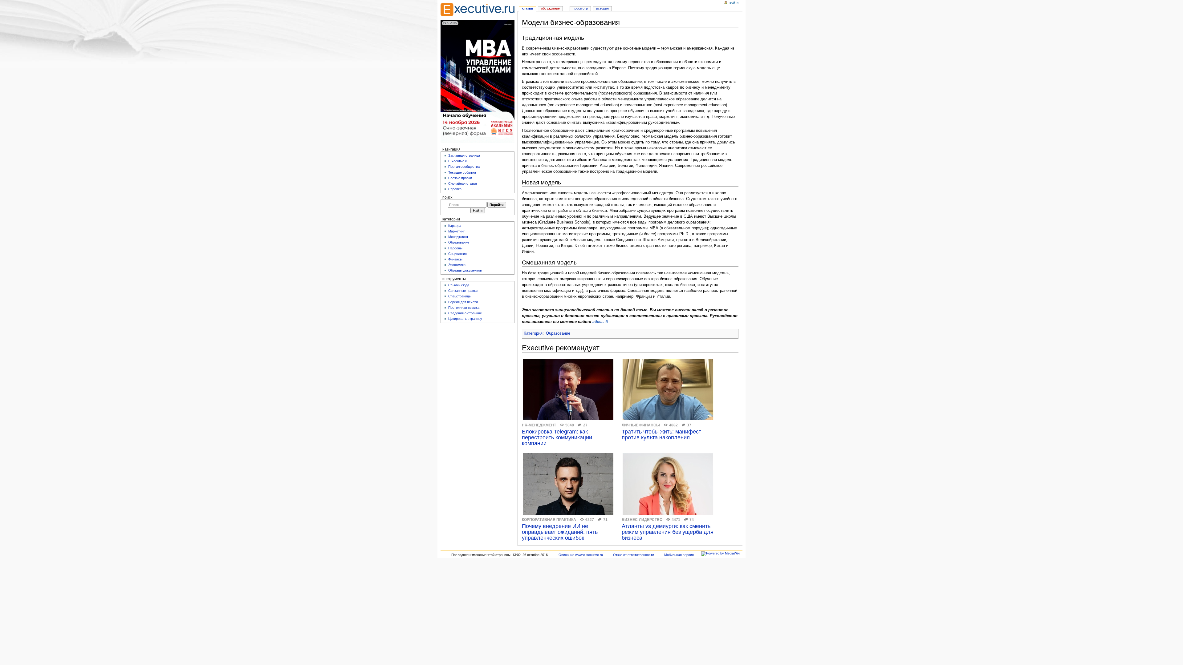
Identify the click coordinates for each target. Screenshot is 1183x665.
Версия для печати (463, 302)
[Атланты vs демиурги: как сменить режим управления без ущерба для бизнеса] (668, 484)
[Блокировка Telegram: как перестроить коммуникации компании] (568, 389)
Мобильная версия (679, 555)
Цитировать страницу (465, 318)
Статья (527, 8)
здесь (598, 322)
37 (689, 425)
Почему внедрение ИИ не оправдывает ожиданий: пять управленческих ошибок (560, 532)
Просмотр (580, 8)
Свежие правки (460, 178)
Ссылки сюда (458, 285)
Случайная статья (462, 183)
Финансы (455, 259)
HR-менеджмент (539, 425)
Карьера (454, 226)
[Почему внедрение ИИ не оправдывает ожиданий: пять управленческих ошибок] (568, 484)
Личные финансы (641, 425)
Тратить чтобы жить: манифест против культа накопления (661, 435)
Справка (454, 189)
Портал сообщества (464, 166)
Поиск (447, 197)
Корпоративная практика (549, 520)
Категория (533, 333)
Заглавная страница (464, 155)
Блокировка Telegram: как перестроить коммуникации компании (557, 437)
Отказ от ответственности (633, 555)
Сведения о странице (465, 313)
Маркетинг (456, 231)
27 (585, 425)
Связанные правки (463, 290)
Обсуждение (550, 8)
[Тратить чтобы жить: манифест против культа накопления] (668, 389)
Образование (558, 333)
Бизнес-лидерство (642, 520)
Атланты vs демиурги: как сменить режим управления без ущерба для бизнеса (667, 532)
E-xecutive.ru (458, 161)
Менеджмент (458, 237)
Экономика (456, 265)
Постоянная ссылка (463, 307)
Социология (457, 254)
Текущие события (462, 172)
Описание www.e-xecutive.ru (581, 555)
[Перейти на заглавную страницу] (477, 9)
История (602, 8)
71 (605, 520)
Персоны (455, 248)
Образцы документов (465, 270)
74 (691, 520)
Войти (734, 2)
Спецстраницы (459, 296)
